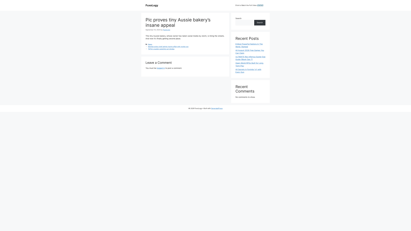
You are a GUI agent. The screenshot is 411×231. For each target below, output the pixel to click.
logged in (161, 68)
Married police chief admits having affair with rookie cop (168, 46)
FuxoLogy (152, 5)
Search (238, 18)
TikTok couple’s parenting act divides (161, 49)
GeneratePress (217, 108)
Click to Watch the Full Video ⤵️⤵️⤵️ (249, 5)
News (150, 44)
